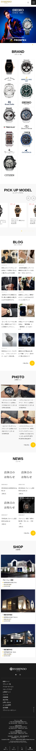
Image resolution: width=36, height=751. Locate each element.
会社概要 (5, 707)
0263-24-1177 (7, 619)
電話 (22, 749)
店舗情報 (5, 697)
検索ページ (6, 749)
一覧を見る (25, 363)
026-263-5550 (7, 584)
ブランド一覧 (7, 684)
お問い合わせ (7, 702)
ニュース (5, 694)
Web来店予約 (30, 749)
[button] (31, 44)
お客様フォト (7, 692)
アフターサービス (8, 686)
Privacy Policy (16, 742)
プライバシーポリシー (9, 710)
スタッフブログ (7, 689)
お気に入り (14, 749)
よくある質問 (7, 705)
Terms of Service (24, 742)
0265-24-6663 (7, 654)
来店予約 (5, 699)
